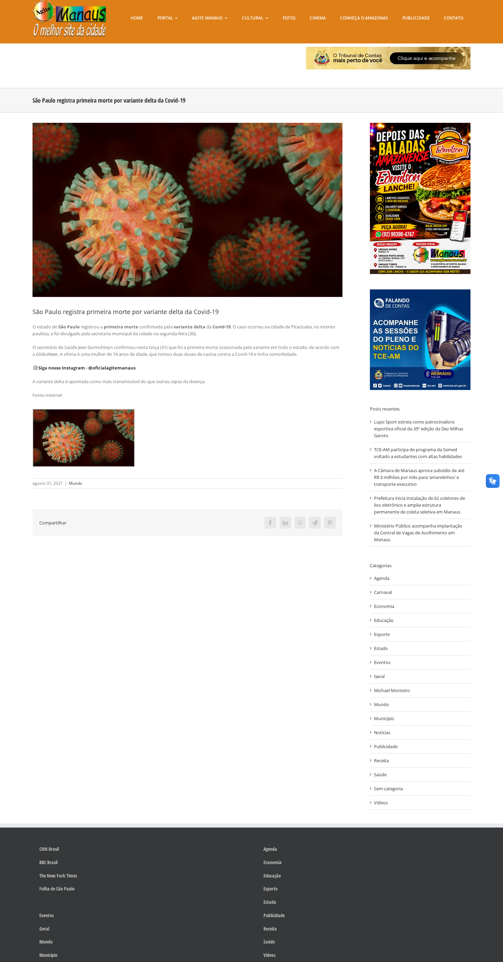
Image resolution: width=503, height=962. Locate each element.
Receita (381, 760)
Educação (384, 620)
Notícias (382, 732)
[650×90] (388, 49)
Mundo (75, 483)
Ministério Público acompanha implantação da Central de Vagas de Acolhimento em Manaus (418, 533)
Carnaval (383, 592)
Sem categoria (388, 788)
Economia (384, 606)
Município (384, 718)
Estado (381, 648)
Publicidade (386, 746)
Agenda (381, 578)
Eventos (382, 662)
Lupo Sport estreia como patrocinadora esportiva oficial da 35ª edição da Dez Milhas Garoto (418, 429)
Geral (379, 676)
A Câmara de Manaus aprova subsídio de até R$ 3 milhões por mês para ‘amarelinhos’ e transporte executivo (419, 477)
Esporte (382, 634)
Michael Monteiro (392, 690)
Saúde (380, 774)
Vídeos (381, 803)
